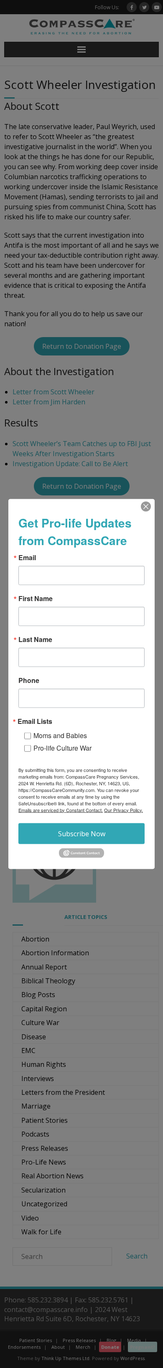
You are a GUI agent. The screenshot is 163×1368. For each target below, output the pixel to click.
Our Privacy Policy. (123, 809)
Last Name (35, 639)
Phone (28, 680)
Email (27, 557)
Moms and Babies (60, 735)
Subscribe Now (81, 833)
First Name (35, 598)
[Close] (146, 506)
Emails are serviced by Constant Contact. (60, 809)
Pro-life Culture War (62, 747)
